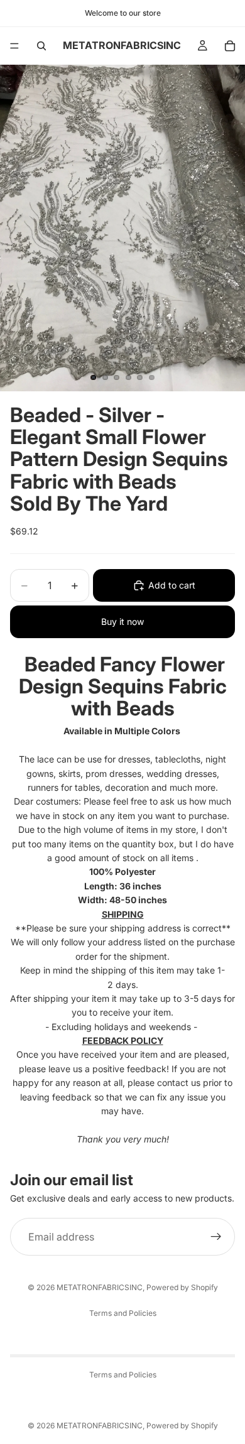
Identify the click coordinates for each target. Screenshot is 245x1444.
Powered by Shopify (182, 1287)
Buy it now (122, 621)
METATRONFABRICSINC (100, 1287)
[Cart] (230, 46)
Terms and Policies (122, 1313)
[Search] (41, 46)
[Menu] (14, 45)
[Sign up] (216, 1237)
